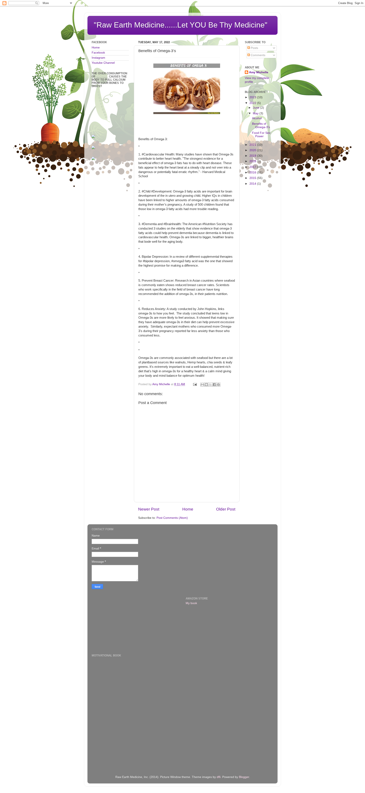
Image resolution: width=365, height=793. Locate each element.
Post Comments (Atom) (172, 517)
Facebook (98, 52)
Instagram (98, 57)
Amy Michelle (258, 72)
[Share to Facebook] (214, 384)
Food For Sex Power (261, 134)
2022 (253, 103)
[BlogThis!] (206, 384)
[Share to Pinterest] (218, 384)
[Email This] (202, 384)
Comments (257, 55)
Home (187, 509)
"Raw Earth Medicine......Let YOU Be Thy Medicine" (180, 25)
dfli (219, 777)
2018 (253, 161)
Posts (254, 48)
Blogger (244, 777)
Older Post (225, 509)
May (256, 113)
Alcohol (257, 118)
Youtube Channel (103, 62)
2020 (253, 150)
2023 (253, 97)
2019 (253, 155)
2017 (253, 167)
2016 (253, 172)
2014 (253, 183)
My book (191, 603)
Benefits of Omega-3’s (261, 125)
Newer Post (148, 509)
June (256, 107)
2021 (253, 144)
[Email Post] (195, 384)
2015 (253, 178)
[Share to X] (210, 384)
